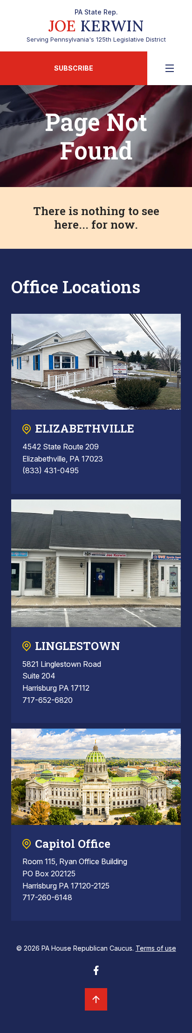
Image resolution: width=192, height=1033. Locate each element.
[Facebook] (96, 973)
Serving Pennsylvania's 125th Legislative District (96, 26)
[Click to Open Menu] (169, 68)
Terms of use (156, 948)
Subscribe (73, 68)
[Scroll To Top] (96, 999)
